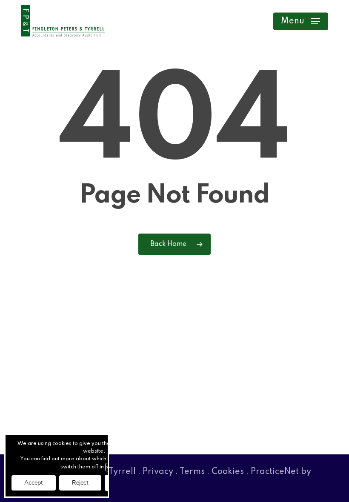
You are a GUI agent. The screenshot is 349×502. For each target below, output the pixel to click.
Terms (192, 472)
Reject (80, 483)
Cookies (228, 472)
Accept (33, 483)
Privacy (158, 472)
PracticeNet (275, 472)
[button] (300, 21)
